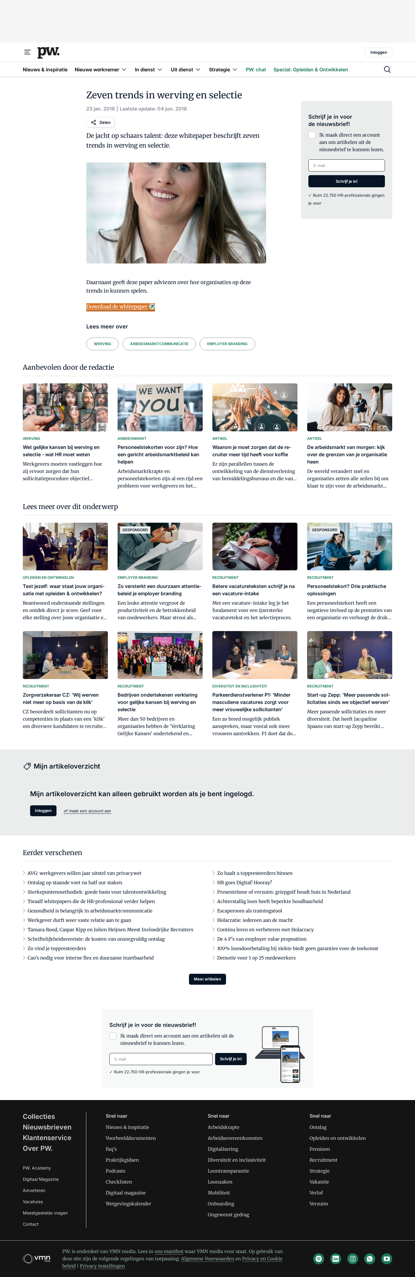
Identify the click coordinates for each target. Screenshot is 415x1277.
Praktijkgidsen (122, 1160)
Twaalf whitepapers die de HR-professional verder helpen (91, 901)
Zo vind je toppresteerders (57, 948)
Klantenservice (47, 1138)
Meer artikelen (207, 978)
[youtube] (386, 1258)
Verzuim (319, 1204)
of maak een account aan (87, 810)
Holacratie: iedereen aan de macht (255, 920)
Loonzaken (220, 1182)
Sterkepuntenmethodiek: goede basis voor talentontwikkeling (97, 892)
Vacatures (33, 1201)
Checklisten (119, 1182)
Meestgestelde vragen (45, 1212)
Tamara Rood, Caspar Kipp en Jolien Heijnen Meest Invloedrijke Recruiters (110, 929)
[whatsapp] (369, 1258)
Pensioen (320, 1149)
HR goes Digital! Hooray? (244, 882)
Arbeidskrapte (223, 1127)
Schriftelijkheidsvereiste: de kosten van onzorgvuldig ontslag (96, 939)
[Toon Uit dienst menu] (198, 69)
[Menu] (28, 52)
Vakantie (319, 1182)
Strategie (320, 1171)
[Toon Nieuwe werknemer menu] (124, 69)
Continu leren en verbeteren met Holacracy (265, 929)
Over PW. (38, 1148)
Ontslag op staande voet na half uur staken (75, 882)
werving (102, 343)
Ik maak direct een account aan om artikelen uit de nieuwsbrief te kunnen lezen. (351, 142)
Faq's (111, 1149)
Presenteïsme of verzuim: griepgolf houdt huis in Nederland (284, 892)
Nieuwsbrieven (47, 1127)
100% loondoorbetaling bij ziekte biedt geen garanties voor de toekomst (297, 948)
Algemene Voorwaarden (207, 1259)
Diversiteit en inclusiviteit (237, 1160)
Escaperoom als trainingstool (249, 911)
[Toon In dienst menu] (159, 69)
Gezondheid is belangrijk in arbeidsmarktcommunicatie (90, 911)
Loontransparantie (228, 1171)
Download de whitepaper (117, 306)
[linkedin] (335, 1258)
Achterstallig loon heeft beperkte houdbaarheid (270, 901)
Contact (31, 1224)
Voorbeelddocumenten (131, 1138)
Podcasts (115, 1171)
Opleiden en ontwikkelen (338, 1138)
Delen (105, 122)
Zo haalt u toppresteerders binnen (255, 873)
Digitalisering (223, 1149)
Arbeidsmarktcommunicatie (159, 343)
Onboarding (221, 1204)
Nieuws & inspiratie (127, 1127)
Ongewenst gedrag (228, 1215)
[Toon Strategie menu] (234, 69)
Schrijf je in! (347, 181)
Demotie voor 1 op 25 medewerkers (256, 958)
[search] (387, 69)
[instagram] (352, 1258)
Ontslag (318, 1127)
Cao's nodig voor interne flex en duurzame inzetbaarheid (91, 958)
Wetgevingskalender (128, 1204)
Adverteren (34, 1190)
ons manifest (169, 1251)
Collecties (39, 1116)
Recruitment (324, 1160)
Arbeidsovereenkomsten (235, 1138)
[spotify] (318, 1258)
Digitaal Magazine (41, 1179)
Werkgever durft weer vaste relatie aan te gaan (79, 920)
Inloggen (378, 52)
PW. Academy (37, 1167)
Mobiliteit (219, 1193)
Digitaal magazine (126, 1193)
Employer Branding (227, 343)
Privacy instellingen (102, 1266)
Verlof (316, 1193)
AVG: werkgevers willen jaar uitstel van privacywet (85, 873)
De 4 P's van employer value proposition (262, 939)
